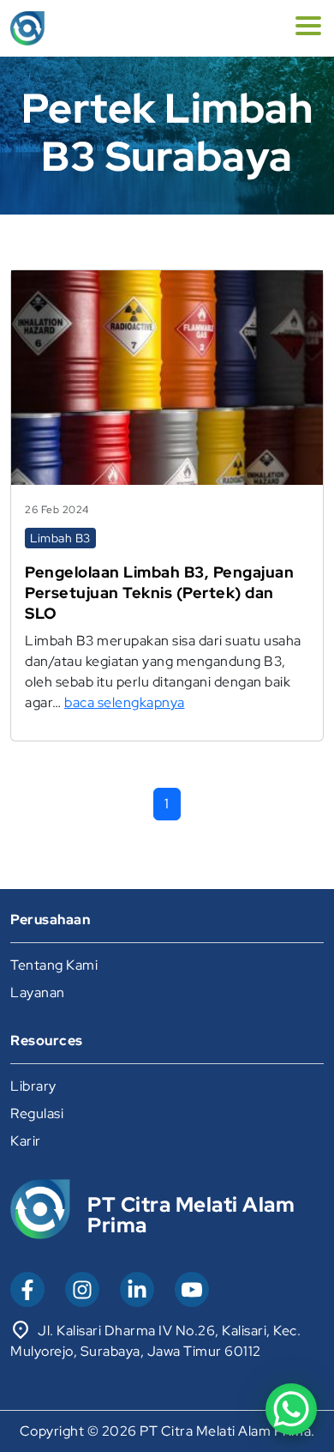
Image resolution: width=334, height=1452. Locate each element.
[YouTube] (192, 1289)
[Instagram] (82, 1289)
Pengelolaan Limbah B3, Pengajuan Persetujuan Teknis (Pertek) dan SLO (159, 592)
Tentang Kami (54, 965)
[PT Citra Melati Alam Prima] (27, 28)
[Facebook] (27, 1289)
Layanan (37, 992)
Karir (25, 1141)
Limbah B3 (60, 538)
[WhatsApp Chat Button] (291, 1409)
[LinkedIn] (137, 1289)
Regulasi (36, 1113)
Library (33, 1086)
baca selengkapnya (124, 702)
